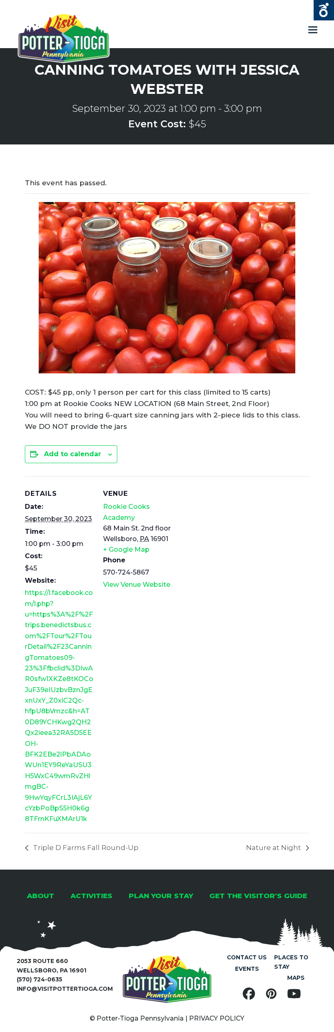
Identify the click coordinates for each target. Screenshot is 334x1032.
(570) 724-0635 (39, 979)
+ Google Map (126, 549)
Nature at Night (274, 847)
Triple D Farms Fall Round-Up (84, 847)
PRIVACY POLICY (216, 1018)
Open (324, 10)
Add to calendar (72, 454)
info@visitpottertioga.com (65, 988)
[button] (312, 30)
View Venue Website (136, 584)
